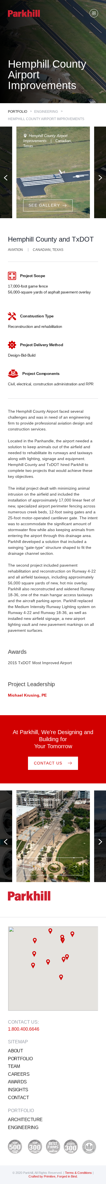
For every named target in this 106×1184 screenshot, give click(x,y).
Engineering (23, 1127)
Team (14, 1066)
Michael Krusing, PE (27, 695)
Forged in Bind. (67, 1176)
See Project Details (44, 866)
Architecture (25, 1119)
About (15, 1050)
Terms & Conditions (79, 1172)
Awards (17, 1081)
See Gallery (44, 205)
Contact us (48, 763)
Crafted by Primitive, (42, 1176)
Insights (18, 1089)
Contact (18, 1097)
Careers (18, 1074)
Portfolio (17, 112)
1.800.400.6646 (23, 1029)
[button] (35, 941)
